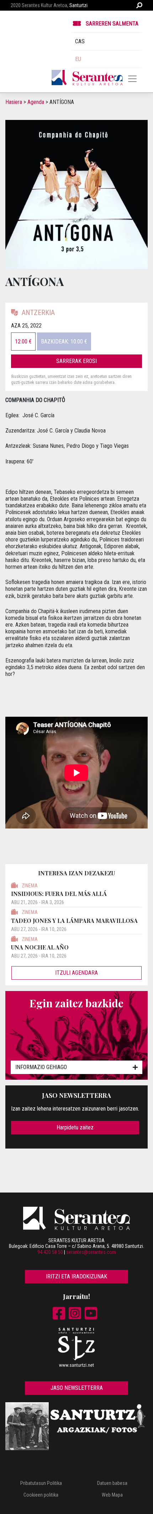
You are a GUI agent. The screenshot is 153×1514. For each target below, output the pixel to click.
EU (78, 59)
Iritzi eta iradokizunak (76, 1276)
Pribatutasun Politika (41, 1483)
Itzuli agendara (76, 972)
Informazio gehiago (41, 1067)
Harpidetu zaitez (75, 1127)
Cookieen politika (40, 1495)
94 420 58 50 (50, 1252)
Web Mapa (112, 1495)
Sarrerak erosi (76, 361)
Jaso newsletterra (77, 1387)
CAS (80, 41)
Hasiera (13, 102)
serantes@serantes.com (91, 1252)
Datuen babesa (112, 1483)
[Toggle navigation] (132, 79)
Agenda (35, 102)
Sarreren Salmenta (112, 23)
